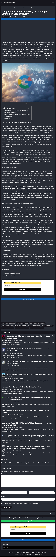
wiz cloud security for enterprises (8, 323)
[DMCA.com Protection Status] (38, 554)
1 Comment (29, 16)
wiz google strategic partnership (37, 328)
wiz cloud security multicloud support (37, 323)
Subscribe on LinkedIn (28, 299)
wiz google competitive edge (47, 325)
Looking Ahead (8, 116)
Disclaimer (44, 552)
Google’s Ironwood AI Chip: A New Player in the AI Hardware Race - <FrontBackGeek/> (29, 463)
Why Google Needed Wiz (10, 112)
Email (30, 490)
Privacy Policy (17, 552)
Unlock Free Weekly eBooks (13, 283)
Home (3, 7)
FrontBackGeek (14, 16)
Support (32, 552)
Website (3, 496)
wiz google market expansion (7, 328)
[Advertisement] (28, 30)
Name (3, 490)
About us (11, 552)
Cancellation (38, 552)
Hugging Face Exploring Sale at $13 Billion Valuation (21, 387)
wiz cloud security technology (20, 325)
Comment (4, 473)
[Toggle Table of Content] (28, 108)
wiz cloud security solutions (7, 325)
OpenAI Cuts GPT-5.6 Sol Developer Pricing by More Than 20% (30, 436)
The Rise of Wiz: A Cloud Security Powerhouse (16, 110)
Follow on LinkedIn (28, 19)
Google (15, 161)
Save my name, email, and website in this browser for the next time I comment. (21, 503)
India (8, 450)
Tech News (8, 7)
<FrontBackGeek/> (8, 2)
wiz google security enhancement (22, 328)
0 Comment (20, 340)
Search (52, 514)
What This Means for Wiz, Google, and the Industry (17, 114)
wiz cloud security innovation (22, 323)
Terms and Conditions (25, 552)
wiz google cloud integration (34, 325)
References (7, 118)
